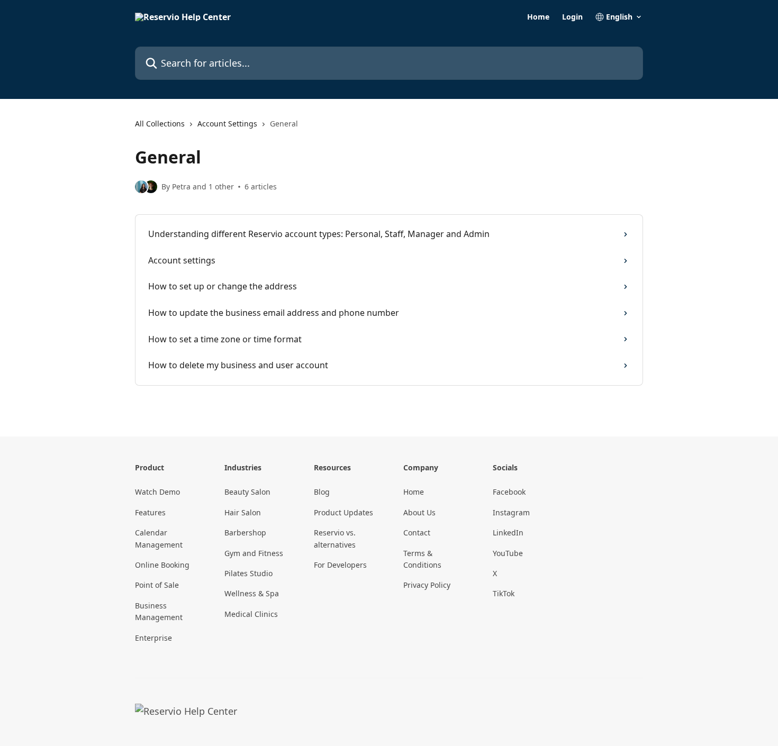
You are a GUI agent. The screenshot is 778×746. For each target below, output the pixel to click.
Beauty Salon (247, 492)
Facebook (509, 492)
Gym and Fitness (253, 553)
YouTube (508, 553)
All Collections (160, 124)
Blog (322, 492)
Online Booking (162, 565)
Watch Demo (157, 492)
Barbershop (245, 532)
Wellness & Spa (251, 593)
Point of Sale (157, 585)
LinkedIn (508, 532)
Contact (416, 532)
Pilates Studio (248, 573)
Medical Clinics (251, 614)
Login (572, 17)
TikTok (503, 593)
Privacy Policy (426, 585)
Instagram (511, 512)
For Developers (340, 565)
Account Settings (227, 124)
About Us (419, 512)
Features (150, 512)
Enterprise (153, 638)
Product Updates (343, 512)
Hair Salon (242, 512)
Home (538, 17)
